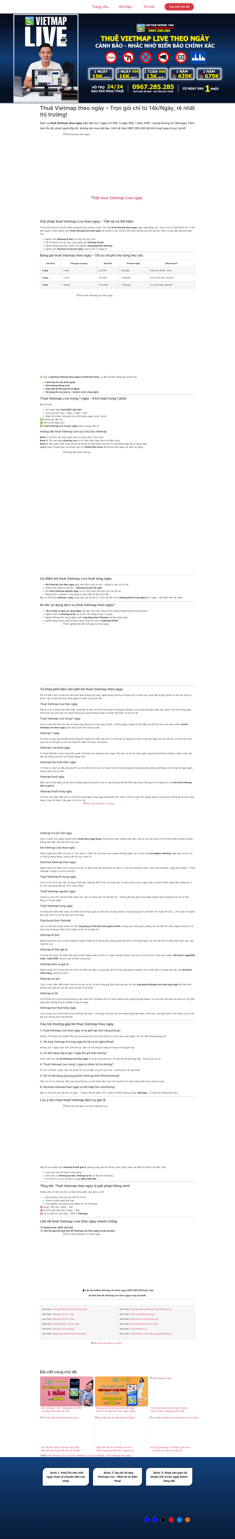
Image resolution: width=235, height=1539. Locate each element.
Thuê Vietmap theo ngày (118, 1455)
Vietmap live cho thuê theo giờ (144, 1319)
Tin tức (149, 6)
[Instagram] (171, 1519)
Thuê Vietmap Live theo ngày (66, 1324)
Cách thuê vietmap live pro (142, 1314)
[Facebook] (146, 1519)
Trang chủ (100, 6)
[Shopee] (187, 1519)
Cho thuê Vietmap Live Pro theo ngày (70, 1309)
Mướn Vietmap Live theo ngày (144, 1324)
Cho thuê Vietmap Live (78, 1455)
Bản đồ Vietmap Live (54, 1455)
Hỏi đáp (125, 6)
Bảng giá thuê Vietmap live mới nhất (69, 1333)
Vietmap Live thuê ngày (63, 1329)
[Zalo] (179, 1519)
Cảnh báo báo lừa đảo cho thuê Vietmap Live (150, 1309)
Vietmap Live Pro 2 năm (63, 1319)
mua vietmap (97, 1455)
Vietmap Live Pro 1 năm (63, 1314)
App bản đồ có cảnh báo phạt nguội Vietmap (150, 1333)
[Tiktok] (163, 1519)
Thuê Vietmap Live (138, 1329)
